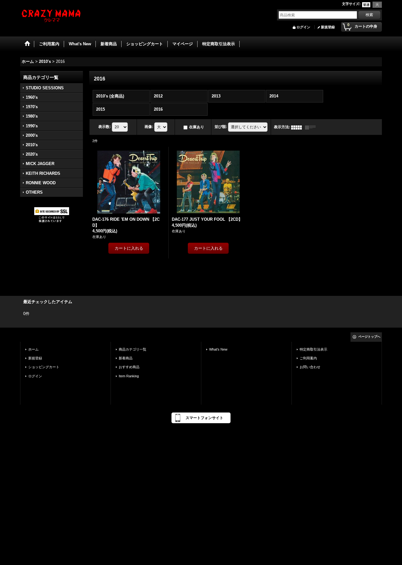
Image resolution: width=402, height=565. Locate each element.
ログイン (303, 27)
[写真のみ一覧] (298, 127)
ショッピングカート (43, 367)
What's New (218, 349)
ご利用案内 (308, 358)
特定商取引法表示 (313, 349)
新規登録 (328, 27)
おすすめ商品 (129, 367)
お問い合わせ (310, 367)
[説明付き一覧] (312, 127)
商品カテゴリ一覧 (132, 349)
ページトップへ (369, 336)
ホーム (33, 349)
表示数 (104, 127)
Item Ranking (129, 376)
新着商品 (126, 358)
